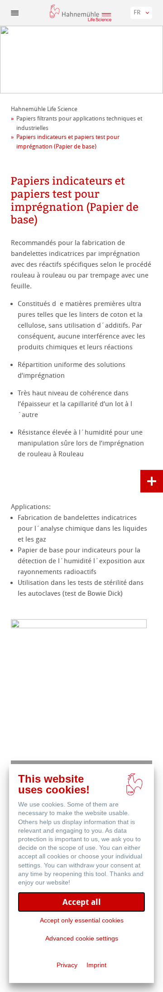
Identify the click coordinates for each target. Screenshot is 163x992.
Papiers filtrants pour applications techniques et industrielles (79, 123)
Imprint (96, 965)
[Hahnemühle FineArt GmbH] (80, 13)
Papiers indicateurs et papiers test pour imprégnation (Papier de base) (68, 142)
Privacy (67, 965)
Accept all (81, 902)
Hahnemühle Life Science (44, 109)
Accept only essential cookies (82, 920)
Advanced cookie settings (81, 938)
